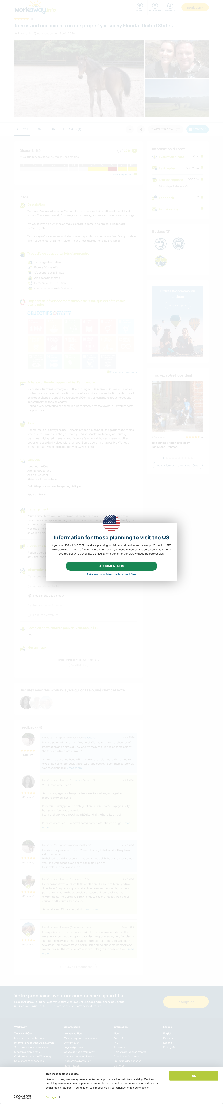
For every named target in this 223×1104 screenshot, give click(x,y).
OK (194, 1075)
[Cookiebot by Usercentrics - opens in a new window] (22, 1097)
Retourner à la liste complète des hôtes (111, 574)
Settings (51, 1097)
